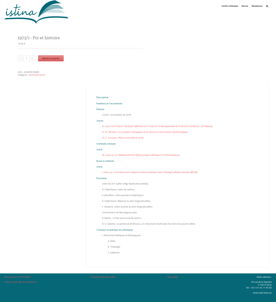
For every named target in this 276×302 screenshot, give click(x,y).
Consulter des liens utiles (103, 276)
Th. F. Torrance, (123, 137)
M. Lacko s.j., (141, 154)
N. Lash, (157, 126)
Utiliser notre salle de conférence (20, 281)
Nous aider (172, 276)
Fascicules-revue (37, 74)
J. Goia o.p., (150, 172)
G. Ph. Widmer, (145, 131)
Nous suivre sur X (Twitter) (17, 276)
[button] (267, 6)
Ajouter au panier (51, 58)
